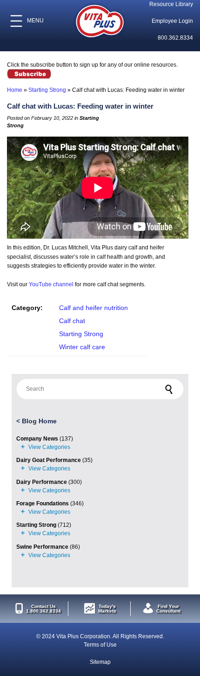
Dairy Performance (41, 482)
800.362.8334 (175, 37)
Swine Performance (42, 547)
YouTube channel (51, 284)
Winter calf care (82, 347)
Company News (37, 438)
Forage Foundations (42, 503)
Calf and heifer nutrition (93, 307)
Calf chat (72, 320)
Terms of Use (100, 645)
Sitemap (100, 662)
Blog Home (39, 421)
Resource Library (171, 4)
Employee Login (172, 21)
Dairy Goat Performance (48, 460)
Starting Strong (47, 90)
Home (14, 90)
